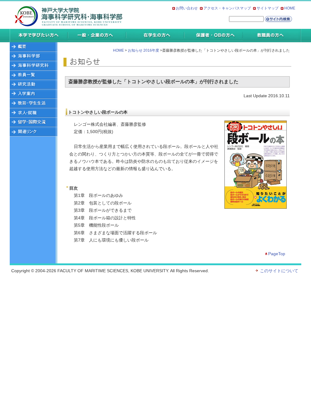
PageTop (276, 253)
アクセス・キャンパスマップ (227, 8)
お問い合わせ (187, 8)
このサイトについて (279, 270)
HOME (289, 8)
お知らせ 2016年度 (143, 50)
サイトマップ (268, 8)
